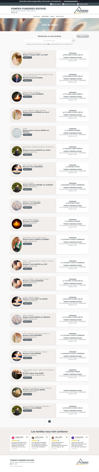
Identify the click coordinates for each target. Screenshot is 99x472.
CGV (21, 466)
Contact (11, 466)
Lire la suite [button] (14, 448)
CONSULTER (27, 57)
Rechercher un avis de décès (49, 36)
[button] (89, 443)
